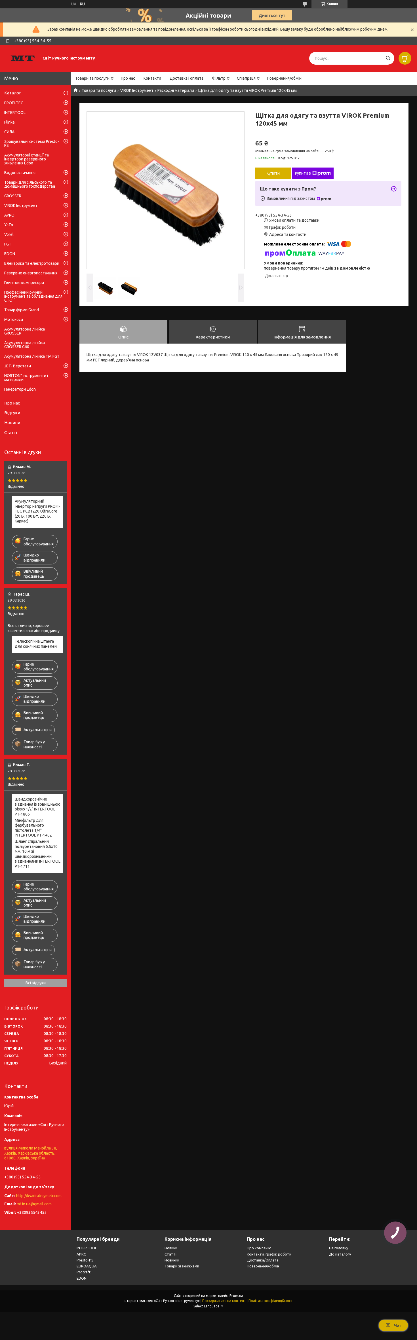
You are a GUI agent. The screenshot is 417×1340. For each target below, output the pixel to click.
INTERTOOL (15, 112)
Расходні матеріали (175, 90)
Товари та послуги (92, 78)
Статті (10, 432)
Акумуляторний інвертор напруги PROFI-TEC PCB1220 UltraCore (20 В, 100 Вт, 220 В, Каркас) (37, 511)
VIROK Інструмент (136, 90)
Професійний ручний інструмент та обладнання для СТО (33, 296)
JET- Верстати (17, 366)
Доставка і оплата (186, 78)
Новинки (172, 1260)
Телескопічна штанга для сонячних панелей (36, 644)
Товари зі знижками (182, 1266)
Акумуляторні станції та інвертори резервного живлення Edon (26, 159)
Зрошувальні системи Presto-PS (31, 143)
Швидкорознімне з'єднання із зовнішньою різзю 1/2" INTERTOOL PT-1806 (37, 806)
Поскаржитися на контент (224, 1301)
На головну (338, 1248)
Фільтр (219, 78)
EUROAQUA (87, 1266)
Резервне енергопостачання (30, 273)
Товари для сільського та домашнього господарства (29, 184)
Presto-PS (85, 1260)
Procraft (83, 1272)
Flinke (9, 122)
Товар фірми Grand (21, 310)
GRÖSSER (12, 196)
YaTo (8, 225)
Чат (397, 1325)
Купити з (303, 173)
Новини (12, 422)
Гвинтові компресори (24, 282)
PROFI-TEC (13, 103)
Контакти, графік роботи (269, 1254)
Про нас (128, 78)
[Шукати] (388, 58)
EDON (9, 253)
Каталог (12, 92)
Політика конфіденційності (271, 1301)
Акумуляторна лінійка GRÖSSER (24, 331)
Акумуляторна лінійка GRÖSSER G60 (24, 344)
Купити (273, 173)
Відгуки (12, 412)
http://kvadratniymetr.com (39, 1195)
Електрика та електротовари (31, 263)
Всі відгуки (36, 983)
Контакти (152, 78)
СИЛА (9, 132)
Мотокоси (13, 319)
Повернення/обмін (284, 78)
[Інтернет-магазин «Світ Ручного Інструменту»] (23, 58)
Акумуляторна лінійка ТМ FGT (32, 356)
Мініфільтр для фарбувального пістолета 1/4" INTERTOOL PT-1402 (33, 828)
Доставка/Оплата (263, 1260)
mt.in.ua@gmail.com (34, 1204)
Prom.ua (236, 1295)
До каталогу (340, 1254)
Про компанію (259, 1248)
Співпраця (246, 78)
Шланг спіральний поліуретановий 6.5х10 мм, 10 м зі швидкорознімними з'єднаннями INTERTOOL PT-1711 (37, 854)
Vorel (9, 234)
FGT (7, 244)
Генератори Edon (20, 389)
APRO (9, 215)
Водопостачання (19, 172)
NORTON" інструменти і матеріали (26, 377)
